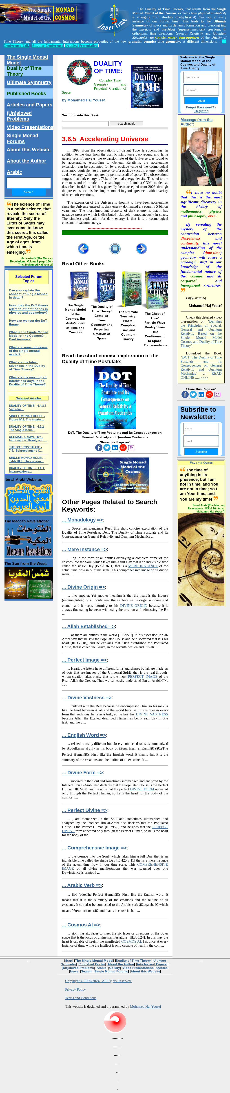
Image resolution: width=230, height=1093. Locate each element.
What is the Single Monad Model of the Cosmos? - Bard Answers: (28, 335)
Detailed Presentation (81, 45)
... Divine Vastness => (87, 697)
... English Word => (84, 735)
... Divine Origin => (83, 587)
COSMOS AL (131, 941)
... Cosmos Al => (81, 925)
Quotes (162, 968)
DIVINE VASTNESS (152, 714)
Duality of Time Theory (24, 71)
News (74, 971)
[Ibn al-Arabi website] (28, 497)
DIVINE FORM (142, 789)
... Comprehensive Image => (94, 848)
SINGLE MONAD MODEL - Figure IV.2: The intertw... (27, 417)
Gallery (114, 968)
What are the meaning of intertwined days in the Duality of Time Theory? (27, 380)
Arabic (14, 172)
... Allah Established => (88, 626)
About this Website (29, 149)
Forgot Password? (200, 107)
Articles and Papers (29, 105)
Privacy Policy (75, 989)
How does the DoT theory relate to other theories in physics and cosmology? (28, 308)
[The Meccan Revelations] (28, 539)
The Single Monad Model (27, 60)
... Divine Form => (82, 772)
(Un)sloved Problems (19, 116)
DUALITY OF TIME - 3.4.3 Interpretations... (27, 469)
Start (68, 960)
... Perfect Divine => (84, 810)
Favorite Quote (201, 462)
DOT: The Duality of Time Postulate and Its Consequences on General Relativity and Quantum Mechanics (201, 365)
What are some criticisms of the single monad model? (28, 350)
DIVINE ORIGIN (133, 605)
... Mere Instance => (84, 549)
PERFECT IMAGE (142, 676)
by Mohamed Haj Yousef (83, 100)
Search (86, 971)
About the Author (26, 161)
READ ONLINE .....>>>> (201, 375)
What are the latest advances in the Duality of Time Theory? (27, 365)
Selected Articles (29, 398)
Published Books (26, 93)
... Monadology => (82, 520)
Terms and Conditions (80, 998)
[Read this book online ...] (115, 428)
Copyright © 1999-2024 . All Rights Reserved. (98, 981)
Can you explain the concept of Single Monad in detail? (28, 293)
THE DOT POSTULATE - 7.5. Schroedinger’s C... (26, 449)
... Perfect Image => (84, 660)
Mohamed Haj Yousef (145, 1006)
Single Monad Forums (22, 138)
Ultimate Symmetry (29, 82)
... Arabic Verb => (82, 885)
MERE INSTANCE (143, 566)
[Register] (201, 111)
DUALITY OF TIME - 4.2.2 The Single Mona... (27, 428)
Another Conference (47, 45)
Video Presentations (30, 127)
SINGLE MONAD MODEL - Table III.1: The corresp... (27, 459)
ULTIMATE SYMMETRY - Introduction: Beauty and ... (28, 438)
